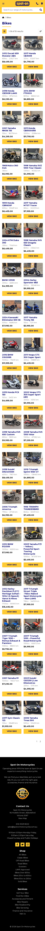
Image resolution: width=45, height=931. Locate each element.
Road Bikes (22, 864)
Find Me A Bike (22, 896)
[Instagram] (28, 844)
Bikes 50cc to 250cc (22, 879)
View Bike (12, 67)
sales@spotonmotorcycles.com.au (22, 827)
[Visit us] (42, 3)
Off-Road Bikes (22, 861)
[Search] (40, 9)
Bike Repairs (22, 902)
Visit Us (23, 914)
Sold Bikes (22, 881)
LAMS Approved (23, 870)
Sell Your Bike (22, 893)
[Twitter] (22, 844)
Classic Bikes (22, 858)
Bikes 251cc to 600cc (22, 876)
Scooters (22, 867)
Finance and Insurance (22, 911)
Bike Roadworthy (22, 905)
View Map (22, 818)
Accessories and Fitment (22, 899)
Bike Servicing (22, 908)
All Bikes (22, 855)
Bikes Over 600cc (22, 873)
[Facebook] (17, 844)
